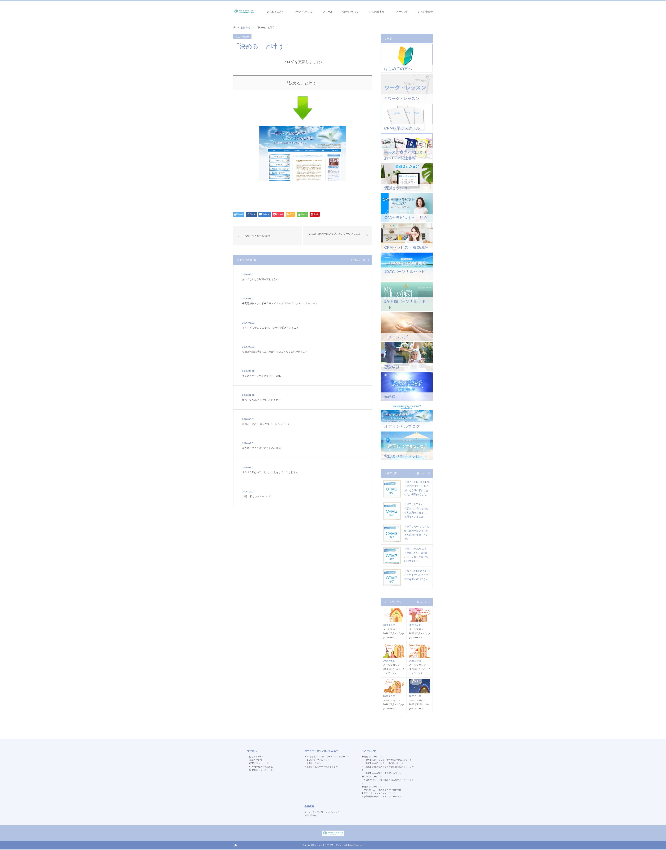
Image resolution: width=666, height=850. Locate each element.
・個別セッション (312, 763)
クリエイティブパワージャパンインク (322, 812)
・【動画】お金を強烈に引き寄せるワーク (381, 773)
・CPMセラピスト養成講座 (260, 766)
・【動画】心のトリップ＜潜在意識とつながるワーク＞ (388, 760)
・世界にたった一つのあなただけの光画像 (381, 790)
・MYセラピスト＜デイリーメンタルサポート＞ (326, 756)
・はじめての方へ (255, 756)
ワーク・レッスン (303, 11)
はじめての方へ (275, 11)
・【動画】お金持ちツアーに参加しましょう (382, 763)
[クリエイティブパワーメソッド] (244, 11)
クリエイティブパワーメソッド (328, 845)
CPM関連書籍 (376, 11)
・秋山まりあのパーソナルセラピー (321, 766)
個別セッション (350, 11)
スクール (328, 11)
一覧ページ (421, 473)
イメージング (401, 11)
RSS (236, 845)
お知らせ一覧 (358, 260)
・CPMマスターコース (257, 763)
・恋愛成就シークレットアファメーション (381, 796)
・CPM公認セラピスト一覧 (260, 770)
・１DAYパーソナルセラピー (317, 760)
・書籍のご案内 (254, 760)
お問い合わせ (425, 11)
